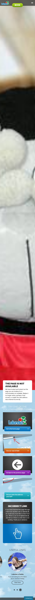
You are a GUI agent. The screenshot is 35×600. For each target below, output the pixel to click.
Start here (17, 582)
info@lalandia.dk (24, 516)
